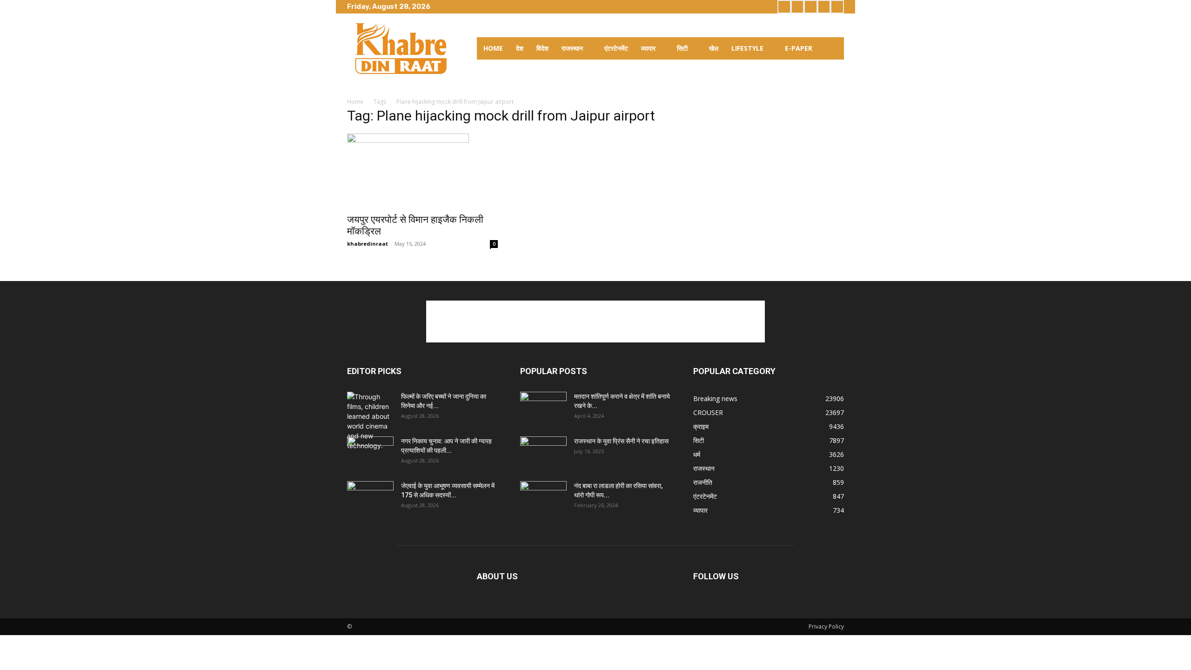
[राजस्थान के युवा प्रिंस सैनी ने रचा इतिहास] (543, 452)
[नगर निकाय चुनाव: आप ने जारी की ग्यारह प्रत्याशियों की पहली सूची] (370, 452)
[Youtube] (837, 6)
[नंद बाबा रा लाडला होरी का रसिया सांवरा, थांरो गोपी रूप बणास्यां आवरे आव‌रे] (543, 497)
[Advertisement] (595, 321)
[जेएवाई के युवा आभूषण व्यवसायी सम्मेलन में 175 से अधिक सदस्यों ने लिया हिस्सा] (370, 497)
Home (355, 102)
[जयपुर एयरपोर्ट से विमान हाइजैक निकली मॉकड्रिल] (422, 171)
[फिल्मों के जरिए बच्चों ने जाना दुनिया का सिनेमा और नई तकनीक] (370, 421)
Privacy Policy (826, 626)
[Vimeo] (824, 6)
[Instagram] (797, 6)
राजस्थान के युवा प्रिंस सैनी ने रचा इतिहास (621, 441)
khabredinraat (367, 243)
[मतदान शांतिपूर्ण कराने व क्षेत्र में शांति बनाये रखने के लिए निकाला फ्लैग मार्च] (543, 408)
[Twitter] (810, 6)
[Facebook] (784, 6)
